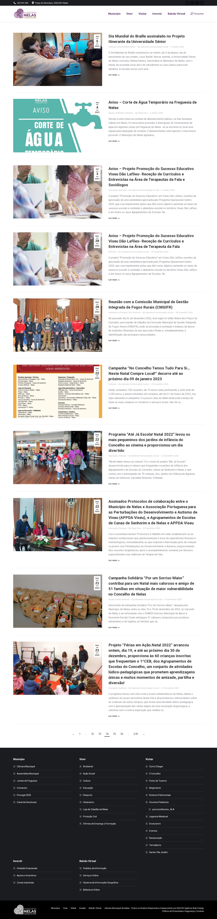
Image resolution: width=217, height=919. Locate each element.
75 (114, 733)
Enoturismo (155, 823)
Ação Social (89, 773)
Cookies (200, 911)
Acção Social (114, 599)
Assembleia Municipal (28, 773)
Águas (111, 113)
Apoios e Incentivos (26, 875)
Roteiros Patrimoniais (160, 795)
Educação (113, 190)
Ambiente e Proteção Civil (120, 312)
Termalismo (155, 845)
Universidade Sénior (126, 47)
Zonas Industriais (25, 882)
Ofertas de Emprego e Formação (99, 823)
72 (92, 733)
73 (99, 733)
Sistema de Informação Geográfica (100, 882)
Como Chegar (156, 766)
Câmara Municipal (26, 766)
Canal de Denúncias (27, 802)
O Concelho (155, 773)
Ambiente (119, 113)
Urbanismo (88, 802)
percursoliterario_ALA (163, 809)
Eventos (153, 831)
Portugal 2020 (24, 795)
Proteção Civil (90, 816)
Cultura (86, 780)
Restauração (155, 838)
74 (107, 733)
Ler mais (112, 75)
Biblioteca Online (91, 889)
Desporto (87, 795)
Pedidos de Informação (94, 868)
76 (121, 733)
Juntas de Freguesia (27, 780)
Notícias (112, 47)
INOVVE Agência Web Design (190, 908)
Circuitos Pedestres (159, 802)
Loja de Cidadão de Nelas (95, 809)
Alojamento (155, 788)
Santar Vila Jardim (158, 852)
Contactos (22, 788)
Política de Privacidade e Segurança (178, 911)
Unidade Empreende (27, 868)
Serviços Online (90, 875)
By (153, 47)
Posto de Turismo (158, 780)
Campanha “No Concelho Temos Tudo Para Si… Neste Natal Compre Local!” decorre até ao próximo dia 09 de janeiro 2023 (149, 373)
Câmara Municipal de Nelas (117, 908)
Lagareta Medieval (158, 816)
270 (136, 733)
